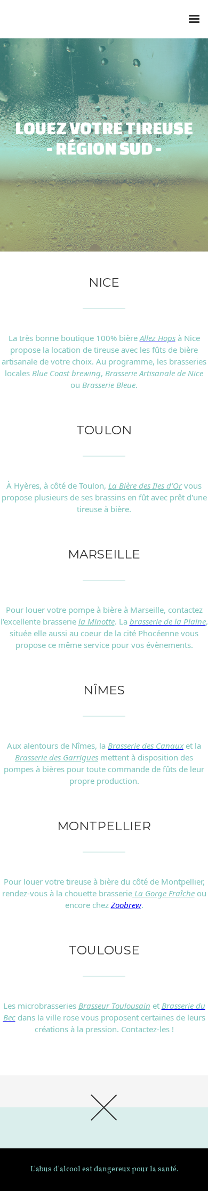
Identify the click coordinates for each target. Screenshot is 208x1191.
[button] (194, 19)
